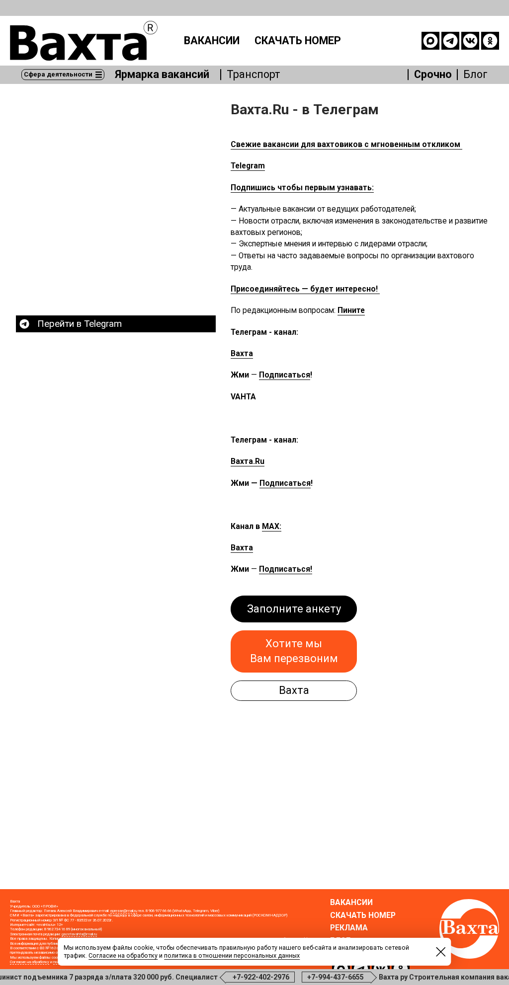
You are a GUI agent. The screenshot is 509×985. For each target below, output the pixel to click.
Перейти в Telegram (79, 323)
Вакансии (212, 40)
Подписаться (284, 375)
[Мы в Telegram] (450, 41)
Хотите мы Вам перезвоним (294, 651)
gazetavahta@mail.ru (79, 934)
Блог (475, 75)
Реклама (349, 928)
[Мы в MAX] (430, 41)
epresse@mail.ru (123, 911)
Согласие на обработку (29, 962)
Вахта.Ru (247, 461)
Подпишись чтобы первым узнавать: (302, 187)
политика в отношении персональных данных (232, 955)
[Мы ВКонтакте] (470, 41)
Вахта (242, 353)
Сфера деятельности (58, 74)
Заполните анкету (294, 609)
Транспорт (253, 75)
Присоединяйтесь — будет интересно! (305, 289)
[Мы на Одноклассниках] (490, 41)
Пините (351, 310)
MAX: (271, 526)
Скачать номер (297, 40)
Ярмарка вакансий (162, 75)
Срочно (433, 75)
